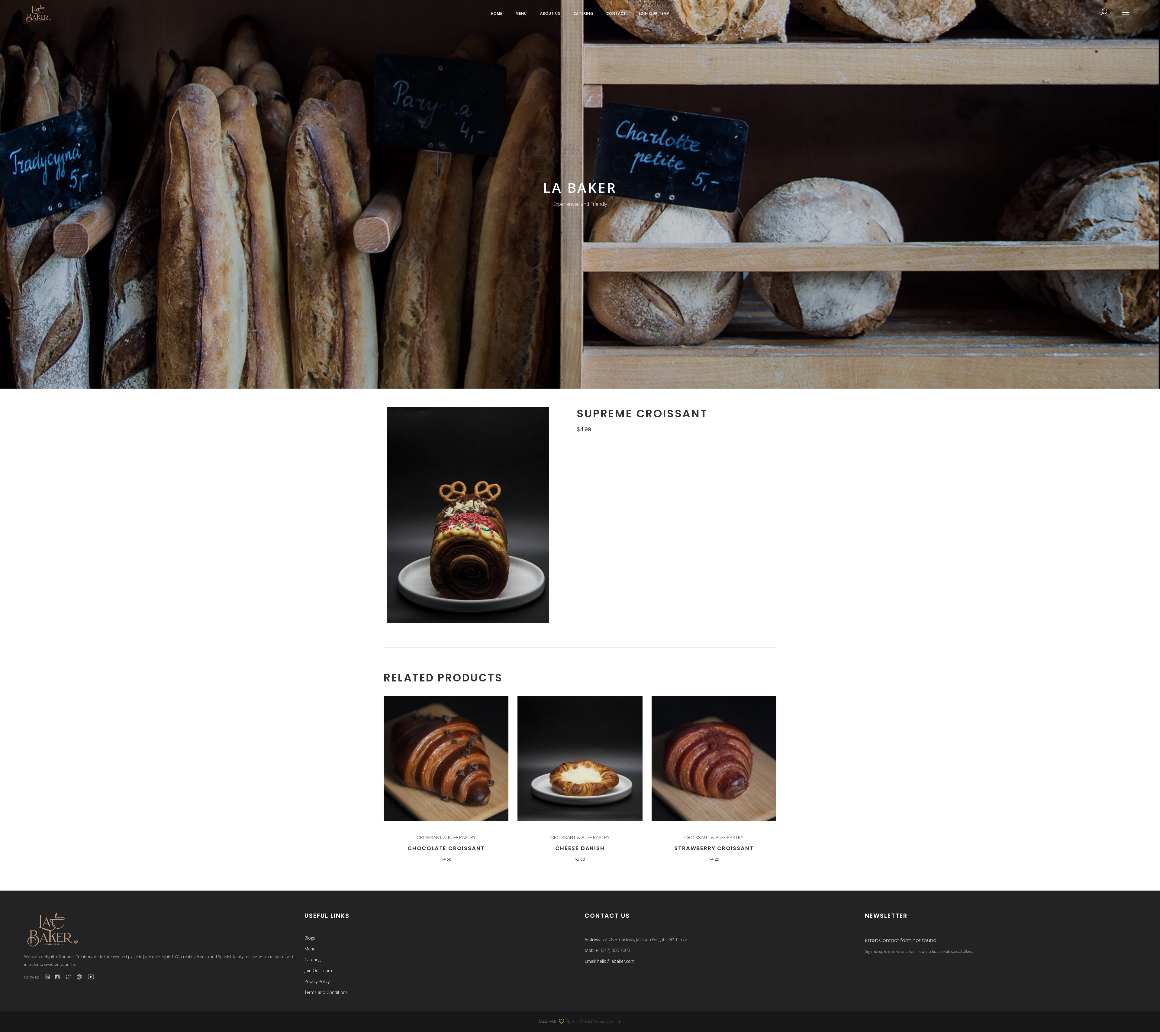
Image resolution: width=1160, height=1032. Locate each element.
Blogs (309, 938)
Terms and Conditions (326, 992)
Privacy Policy (317, 981)
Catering (312, 959)
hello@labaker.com (616, 961)
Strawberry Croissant (713, 848)
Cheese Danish (579, 848)
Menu (309, 949)
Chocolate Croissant (446, 848)
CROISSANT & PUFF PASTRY (446, 837)
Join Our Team (318, 970)
